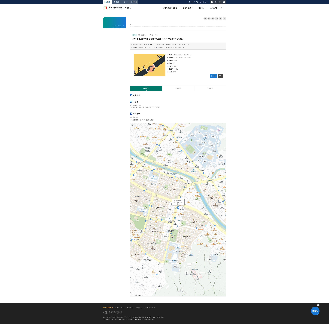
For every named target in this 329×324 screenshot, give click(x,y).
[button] (205, 18)
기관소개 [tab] (125, 2)
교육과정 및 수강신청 (170, 8)
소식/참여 (213, 8)
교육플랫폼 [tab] (107, 2)
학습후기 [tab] (210, 88)
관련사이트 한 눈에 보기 (149, 307)
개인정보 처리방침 (108, 307)
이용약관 (137, 307)
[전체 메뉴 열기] (225, 8)
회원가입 (198, 2)
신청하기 (213, 76)
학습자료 (201, 8)
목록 (220, 76)
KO (205, 2)
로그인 (191, 2)
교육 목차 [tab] (178, 88)
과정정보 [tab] (146, 88)
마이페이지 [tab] (134, 2)
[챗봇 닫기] (315, 305)
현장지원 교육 (187, 8)
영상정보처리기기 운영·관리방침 (124, 307)
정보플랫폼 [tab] (117, 2)
